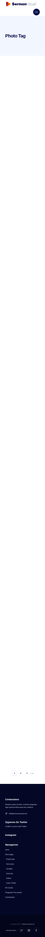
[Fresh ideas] (22, 641)
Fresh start (12, 737)
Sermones (10, 864)
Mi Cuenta (9, 888)
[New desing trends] (22, 213)
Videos (8, 878)
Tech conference (16, 590)
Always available (16, 368)
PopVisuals (10, 859)
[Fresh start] (22, 715)
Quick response (16, 442)
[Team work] (22, 493)
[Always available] (22, 349)
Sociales (9, 869)
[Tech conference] (22, 567)
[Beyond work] (22, 283)
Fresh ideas (13, 664)
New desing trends (18, 235)
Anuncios (9, 873)
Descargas (9, 854)
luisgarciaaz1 (21, 86)
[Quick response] (22, 420)
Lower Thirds (11, 883)
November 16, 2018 (18, 68)
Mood (9, 163)
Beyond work (14, 302)
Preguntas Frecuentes (13, 892)
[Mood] (22, 144)
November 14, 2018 (18, 406)
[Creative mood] (22, 77)
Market (30, 406)
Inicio (7, 850)
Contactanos (10, 897)
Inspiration (31, 68)
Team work (12, 516)
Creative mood (15, 96)
